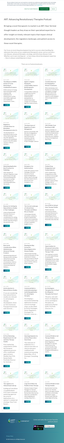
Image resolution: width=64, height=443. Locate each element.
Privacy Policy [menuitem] (9, 436)
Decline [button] (53, 8)
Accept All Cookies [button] (44, 8)
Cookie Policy (39, 5)
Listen (6, 105)
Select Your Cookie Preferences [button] (31, 8)
